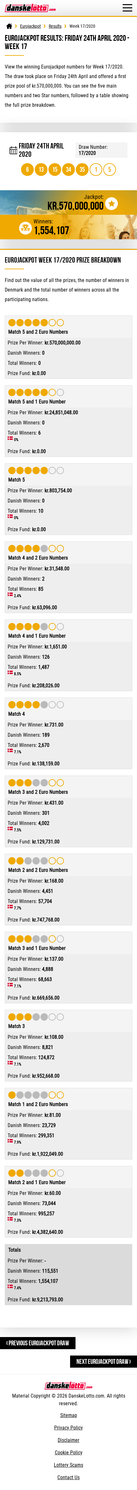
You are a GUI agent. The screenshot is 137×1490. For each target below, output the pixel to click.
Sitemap (68, 1415)
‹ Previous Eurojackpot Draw (37, 1343)
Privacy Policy (68, 1428)
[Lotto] (9, 26)
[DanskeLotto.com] (30, 7)
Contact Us (68, 1477)
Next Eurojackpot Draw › (103, 1361)
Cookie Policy (69, 1453)
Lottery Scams (68, 1465)
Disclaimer (68, 1440)
